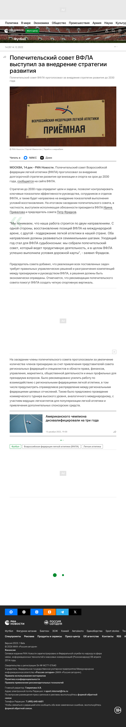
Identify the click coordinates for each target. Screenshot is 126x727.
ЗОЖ (55, 631)
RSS (119, 636)
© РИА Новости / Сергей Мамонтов (26, 149)
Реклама (29, 636)
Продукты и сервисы (49, 636)
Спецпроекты (13, 636)
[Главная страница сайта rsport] (21, 30)
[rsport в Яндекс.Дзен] (24, 612)
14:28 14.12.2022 (14, 47)
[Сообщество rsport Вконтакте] (37, 612)
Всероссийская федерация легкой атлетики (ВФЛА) (51, 446)
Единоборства (94, 631)
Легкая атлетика (92, 446)
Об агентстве (91, 636)
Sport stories (112, 631)
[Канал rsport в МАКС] (11, 612)
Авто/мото (78, 631)
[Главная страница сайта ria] (5, 30)
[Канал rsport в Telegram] (62, 612)
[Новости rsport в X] (75, 612)
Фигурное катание (26, 631)
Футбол (15, 446)
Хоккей (65, 631)
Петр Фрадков (66, 212)
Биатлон (44, 631)
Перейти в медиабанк (53, 149)
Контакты (107, 636)
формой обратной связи (18, 708)
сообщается (25, 181)
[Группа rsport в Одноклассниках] (49, 612)
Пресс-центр (72, 636)
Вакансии (10, 650)
